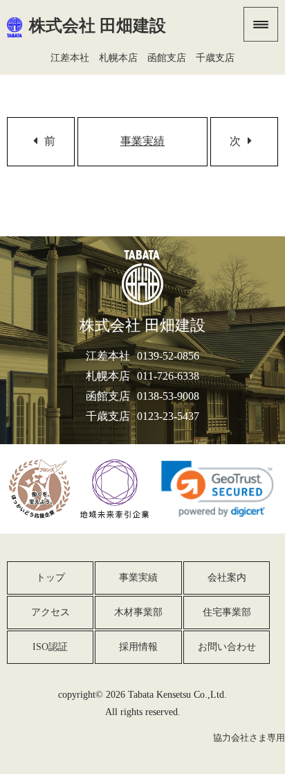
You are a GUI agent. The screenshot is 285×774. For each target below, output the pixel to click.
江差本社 (69, 57)
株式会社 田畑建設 (97, 26)
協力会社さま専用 (249, 738)
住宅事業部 (227, 611)
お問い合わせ (227, 646)
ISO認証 (50, 646)
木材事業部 (138, 611)
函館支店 (166, 57)
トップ (50, 577)
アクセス (50, 611)
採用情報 (138, 646)
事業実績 (142, 141)
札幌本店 (118, 57)
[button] (217, 488)
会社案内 (227, 577)
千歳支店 (215, 57)
